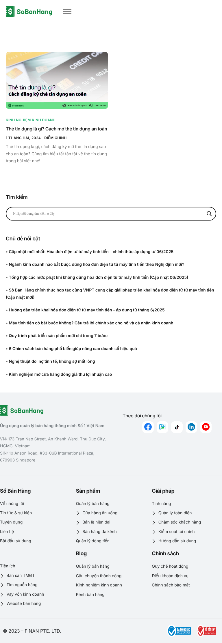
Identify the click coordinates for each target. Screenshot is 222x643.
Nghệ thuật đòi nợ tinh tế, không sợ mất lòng (52, 361)
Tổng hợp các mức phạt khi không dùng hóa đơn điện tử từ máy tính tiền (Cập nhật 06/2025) (98, 277)
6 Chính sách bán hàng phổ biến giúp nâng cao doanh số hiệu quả (73, 348)
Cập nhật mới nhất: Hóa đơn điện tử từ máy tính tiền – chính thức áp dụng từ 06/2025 (91, 251)
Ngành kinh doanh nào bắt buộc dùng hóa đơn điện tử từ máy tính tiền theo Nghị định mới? (96, 264)
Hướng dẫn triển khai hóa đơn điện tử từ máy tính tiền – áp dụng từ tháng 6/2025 (87, 310)
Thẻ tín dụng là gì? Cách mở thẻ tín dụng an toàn (56, 129)
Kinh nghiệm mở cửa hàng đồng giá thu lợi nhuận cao (60, 374)
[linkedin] (191, 427)
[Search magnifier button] (209, 214)
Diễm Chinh (55, 138)
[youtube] (206, 427)
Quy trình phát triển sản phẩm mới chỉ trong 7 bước (58, 335)
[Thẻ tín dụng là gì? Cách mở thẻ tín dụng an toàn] (57, 80)
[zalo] (162, 427)
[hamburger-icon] (67, 11)
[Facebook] (148, 427)
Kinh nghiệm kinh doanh (31, 120)
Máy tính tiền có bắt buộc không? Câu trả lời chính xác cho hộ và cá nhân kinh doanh (91, 323)
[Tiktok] (177, 427)
